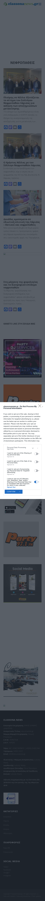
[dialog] (22, 450)
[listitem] (22, 448)
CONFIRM (11, 492)
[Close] (40, 406)
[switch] (36, 454)
